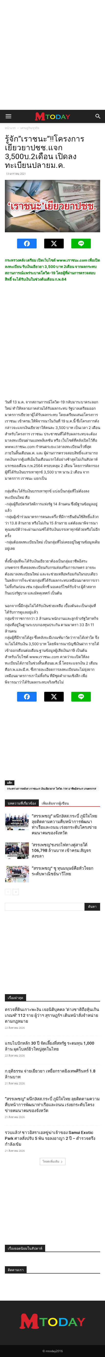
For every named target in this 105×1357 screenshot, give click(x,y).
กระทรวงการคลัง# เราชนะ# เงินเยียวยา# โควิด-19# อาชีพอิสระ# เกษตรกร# (51, 788)
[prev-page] (8, 892)
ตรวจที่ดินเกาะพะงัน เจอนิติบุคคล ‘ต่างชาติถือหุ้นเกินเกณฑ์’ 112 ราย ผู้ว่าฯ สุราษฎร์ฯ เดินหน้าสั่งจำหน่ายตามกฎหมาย (52, 1015)
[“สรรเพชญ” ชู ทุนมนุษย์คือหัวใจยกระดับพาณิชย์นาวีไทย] (17, 874)
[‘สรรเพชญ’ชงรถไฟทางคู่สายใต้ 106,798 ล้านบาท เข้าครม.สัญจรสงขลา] (17, 850)
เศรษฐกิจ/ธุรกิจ (29, 128)
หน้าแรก (10, 128)
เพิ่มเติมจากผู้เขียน (55, 803)
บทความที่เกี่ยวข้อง (22, 803)
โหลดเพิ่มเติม (50, 1161)
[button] (8, 116)
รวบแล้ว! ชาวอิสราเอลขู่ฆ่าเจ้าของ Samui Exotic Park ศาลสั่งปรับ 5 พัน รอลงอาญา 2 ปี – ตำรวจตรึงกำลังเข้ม (50, 1138)
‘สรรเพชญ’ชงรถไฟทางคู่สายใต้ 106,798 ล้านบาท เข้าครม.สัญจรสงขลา (61, 850)
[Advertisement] (52, 54)
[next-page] (16, 892)
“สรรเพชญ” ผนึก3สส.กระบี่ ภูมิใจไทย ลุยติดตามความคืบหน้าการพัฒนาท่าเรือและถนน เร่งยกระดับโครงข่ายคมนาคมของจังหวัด (52, 1104)
